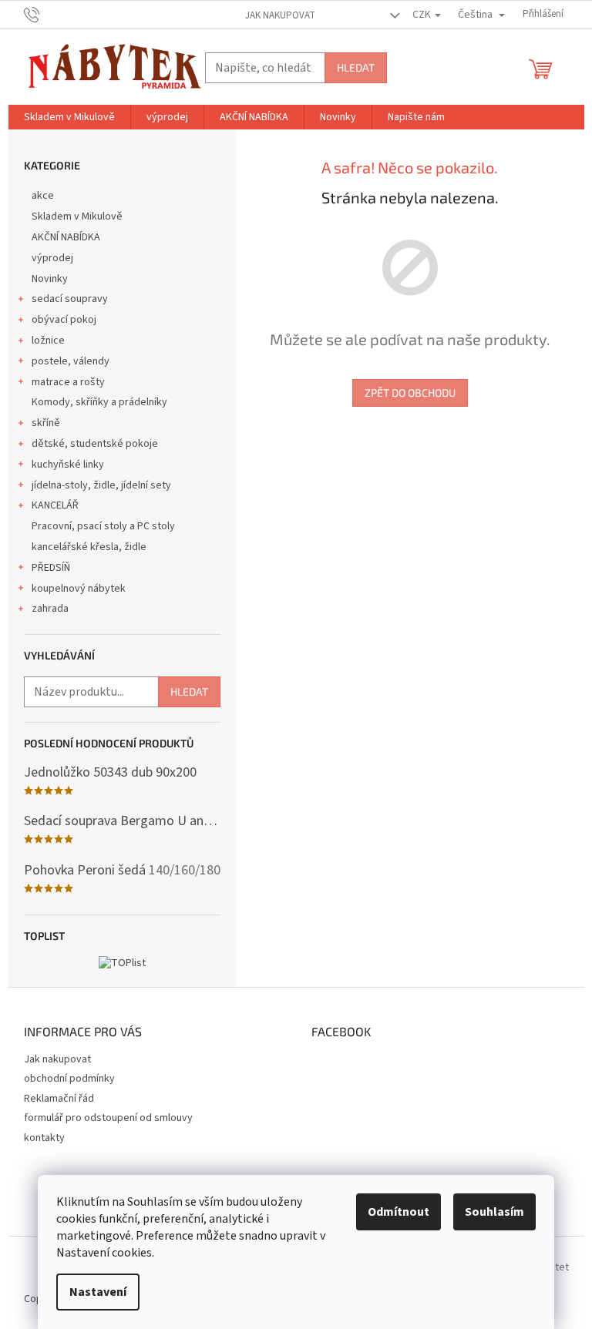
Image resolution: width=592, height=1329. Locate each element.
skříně (46, 423)
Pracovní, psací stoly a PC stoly (103, 526)
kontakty (44, 1138)
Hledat (356, 67)
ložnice (48, 340)
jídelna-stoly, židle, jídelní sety (101, 485)
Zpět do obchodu (410, 392)
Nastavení (97, 1292)
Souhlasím (494, 1211)
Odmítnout (398, 1211)
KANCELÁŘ (55, 505)
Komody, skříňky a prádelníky (99, 402)
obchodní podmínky (69, 1078)
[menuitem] (69, 117)
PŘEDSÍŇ (51, 568)
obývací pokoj (64, 319)
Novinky (50, 279)
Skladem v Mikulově (77, 216)
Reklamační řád (59, 1098)
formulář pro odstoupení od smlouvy (108, 1118)
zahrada (50, 608)
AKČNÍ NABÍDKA (66, 237)
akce (43, 195)
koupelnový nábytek (79, 588)
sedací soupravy (70, 299)
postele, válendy (70, 361)
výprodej (52, 258)
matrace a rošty (68, 382)
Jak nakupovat (280, 15)
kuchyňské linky (68, 464)
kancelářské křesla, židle (89, 547)
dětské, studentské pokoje (95, 443)
